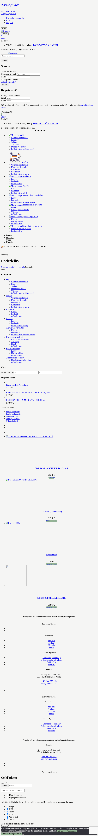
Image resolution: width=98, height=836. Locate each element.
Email (3, 98)
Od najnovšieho (12, 416)
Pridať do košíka (51, 521)
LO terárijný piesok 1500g (51, 511)
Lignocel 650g (51, 555)
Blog (8, 20)
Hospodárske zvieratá (14, 337)
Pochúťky (15, 181)
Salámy (14, 142)
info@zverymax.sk (8, 14)
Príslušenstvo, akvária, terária (23, 202)
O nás (51, 647)
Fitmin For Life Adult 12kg (17, 385)
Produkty (51, 643)
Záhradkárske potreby (15, 358)
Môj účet (9, 23)
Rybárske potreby (13, 348)
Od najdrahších (12, 421)
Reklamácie (51, 662)
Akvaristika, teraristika (16, 267)
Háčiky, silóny (17, 221)
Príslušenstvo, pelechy (20, 174)
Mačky (9, 295)
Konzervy (15, 140)
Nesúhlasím (71, 831)
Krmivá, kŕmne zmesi (20, 210)
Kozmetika (15, 169)
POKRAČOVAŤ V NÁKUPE (45, 45)
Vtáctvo (9, 319)
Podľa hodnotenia (13, 414)
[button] (49, 36)
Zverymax (10, 5)
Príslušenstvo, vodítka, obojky (23, 149)
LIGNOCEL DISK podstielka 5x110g (51, 598)
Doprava (51, 664)
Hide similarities (15, 795)
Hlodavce (10, 309)
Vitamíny (15, 144)
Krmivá (14, 179)
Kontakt (51, 645)
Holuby (14, 207)
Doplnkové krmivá (18, 147)
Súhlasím (61, 831)
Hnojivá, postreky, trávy (21, 228)
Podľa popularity (13, 412)
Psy (7, 279)
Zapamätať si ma (11, 79)
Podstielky (15, 172)
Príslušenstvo (16, 183)
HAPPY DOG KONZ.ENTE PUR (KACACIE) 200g (28, 392)
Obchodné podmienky (15, 18)
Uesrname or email (8, 74)
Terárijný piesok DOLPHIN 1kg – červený (51, 468)
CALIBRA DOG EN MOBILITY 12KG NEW (25, 400)
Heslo (3, 77)
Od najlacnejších (13, 418)
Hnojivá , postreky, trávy (21, 360)
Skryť (3, 38)
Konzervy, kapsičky (19, 167)
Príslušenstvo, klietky (19, 193)
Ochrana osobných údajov (51, 660)
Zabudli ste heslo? (8, 82)
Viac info (51, 478)
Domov (4, 267)
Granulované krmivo (19, 137)
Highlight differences (17, 798)
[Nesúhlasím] (23, 834)
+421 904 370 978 (8, 11)
